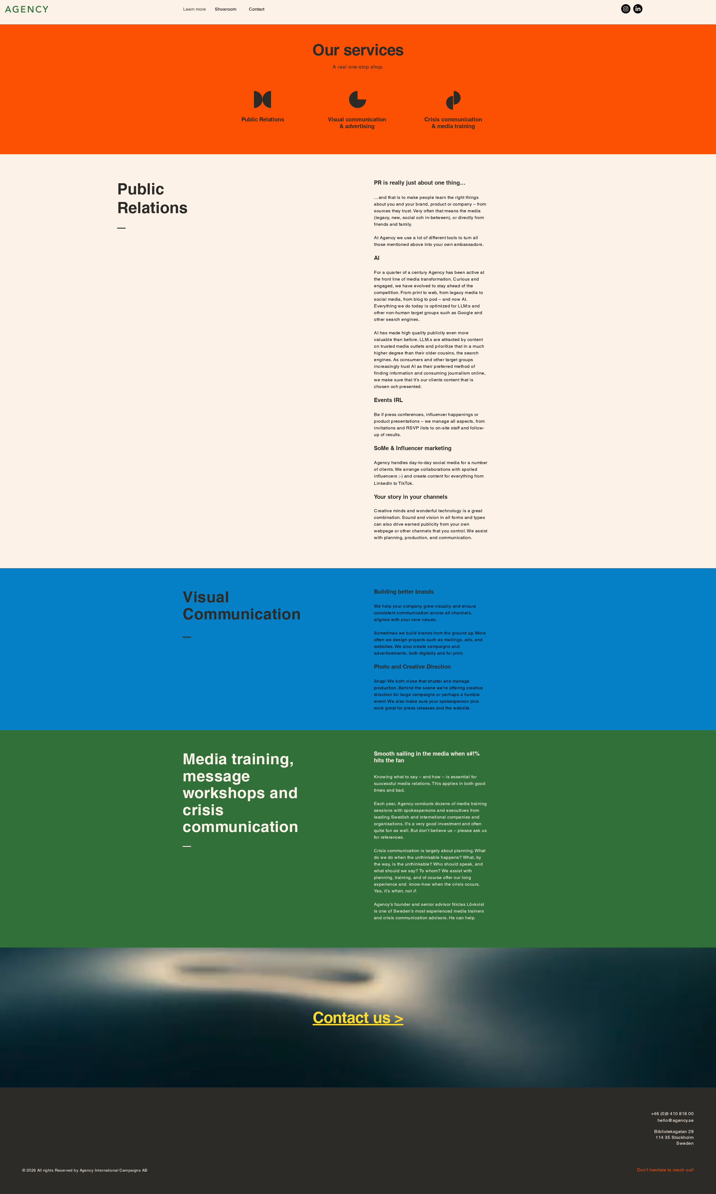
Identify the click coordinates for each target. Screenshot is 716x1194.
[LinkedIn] (637, 8)
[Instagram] (625, 8)
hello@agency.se (676, 1120)
